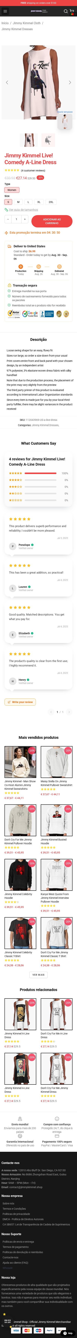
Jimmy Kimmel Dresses (17, 29)
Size (7, 195)
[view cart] (72, 11)
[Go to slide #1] (29, 140)
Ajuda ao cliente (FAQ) (15, 1262)
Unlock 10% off (7, 1321)
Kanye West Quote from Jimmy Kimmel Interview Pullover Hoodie (55, 898)
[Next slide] (70, 82)
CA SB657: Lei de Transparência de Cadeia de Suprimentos (36, 1224)
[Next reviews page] (69, 712)
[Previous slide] (7, 82)
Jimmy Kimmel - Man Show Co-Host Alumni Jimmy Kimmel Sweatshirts (20, 785)
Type (7, 183)
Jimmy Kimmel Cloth (27, 23)
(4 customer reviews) (33, 170)
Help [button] (70, 1333)
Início (5, 23)
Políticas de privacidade (16, 1213)
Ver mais (39, 975)
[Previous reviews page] (51, 712)
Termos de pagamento (16, 1246)
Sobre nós (8, 1203)
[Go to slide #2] (48, 140)
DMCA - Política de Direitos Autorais (23, 1219)
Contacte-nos (10, 1257)
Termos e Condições (14, 1208)
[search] (66, 11)
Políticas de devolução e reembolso (23, 1252)
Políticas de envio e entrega (18, 1241)
